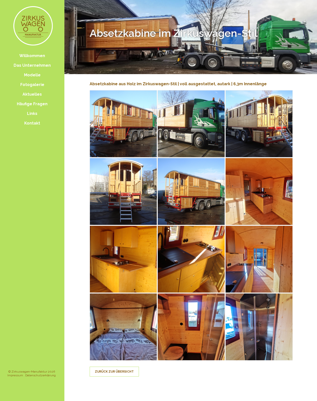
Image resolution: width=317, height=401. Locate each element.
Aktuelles (32, 94)
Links (32, 113)
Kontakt (32, 123)
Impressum (15, 375)
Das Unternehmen (32, 65)
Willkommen (32, 55)
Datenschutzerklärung (40, 375)
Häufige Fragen (32, 104)
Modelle (32, 75)
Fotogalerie (32, 84)
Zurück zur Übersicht (114, 371)
